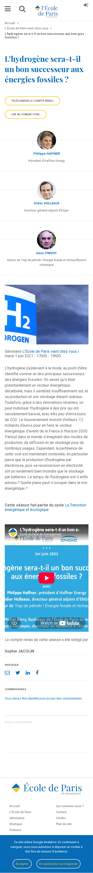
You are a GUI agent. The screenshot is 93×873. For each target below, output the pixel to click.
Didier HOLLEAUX (46, 203)
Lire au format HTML (25, 114)
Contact (61, 812)
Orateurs (15, 830)
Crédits (61, 818)
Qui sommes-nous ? (69, 806)
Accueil (15, 806)
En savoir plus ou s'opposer (58, 864)
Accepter (22, 864)
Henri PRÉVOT (46, 253)
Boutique (16, 824)
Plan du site (64, 824)
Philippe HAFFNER (46, 153)
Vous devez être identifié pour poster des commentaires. (44, 698)
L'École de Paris (20, 812)
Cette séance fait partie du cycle (34, 505)
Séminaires (17, 818)
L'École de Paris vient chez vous (49, 351)
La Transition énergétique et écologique (45, 507)
